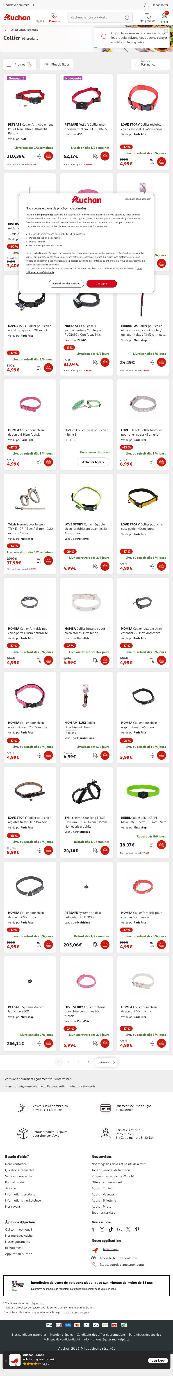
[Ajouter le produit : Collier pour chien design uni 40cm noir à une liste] (39, 944)
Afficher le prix (93, 462)
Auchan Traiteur (103, 1188)
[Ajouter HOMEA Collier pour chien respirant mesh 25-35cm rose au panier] (48, 755)
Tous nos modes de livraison (111, 1170)
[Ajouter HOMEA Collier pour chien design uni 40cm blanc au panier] (161, 1043)
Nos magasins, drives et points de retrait (119, 1164)
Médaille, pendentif (52, 1086)
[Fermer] (6, 1360)
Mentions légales (61, 1335)
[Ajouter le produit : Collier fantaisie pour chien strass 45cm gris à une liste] (152, 462)
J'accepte (101, 283)
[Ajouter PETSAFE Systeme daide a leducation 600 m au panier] (48, 1043)
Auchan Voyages (103, 1194)
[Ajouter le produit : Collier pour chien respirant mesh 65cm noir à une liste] (152, 755)
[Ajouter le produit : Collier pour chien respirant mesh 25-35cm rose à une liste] (39, 755)
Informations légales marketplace (107, 1339)
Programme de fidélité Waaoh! (113, 1176)
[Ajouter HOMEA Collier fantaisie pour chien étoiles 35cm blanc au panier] (104, 660)
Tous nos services (103, 1213)
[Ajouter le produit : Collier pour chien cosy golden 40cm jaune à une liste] (152, 566)
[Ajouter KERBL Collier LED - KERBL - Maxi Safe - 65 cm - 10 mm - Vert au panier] (161, 844)
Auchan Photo (101, 1207)
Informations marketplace (23, 1200)
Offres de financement (107, 1182)
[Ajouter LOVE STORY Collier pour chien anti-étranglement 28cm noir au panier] (48, 367)
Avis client (12, 1188)
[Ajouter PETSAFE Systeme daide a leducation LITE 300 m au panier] (104, 944)
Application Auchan (18, 1254)
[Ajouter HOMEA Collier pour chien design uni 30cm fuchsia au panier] (48, 461)
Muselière (30, 1086)
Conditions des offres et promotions (101, 1335)
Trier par (145, 61)
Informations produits (20, 1194)
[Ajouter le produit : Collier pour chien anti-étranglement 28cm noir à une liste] (39, 368)
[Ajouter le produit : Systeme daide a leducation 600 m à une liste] (39, 1043)
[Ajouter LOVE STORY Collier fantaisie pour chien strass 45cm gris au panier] (161, 461)
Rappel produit (15, 1182)
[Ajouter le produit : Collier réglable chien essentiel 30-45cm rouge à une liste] (152, 161)
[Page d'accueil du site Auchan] (17, 17)
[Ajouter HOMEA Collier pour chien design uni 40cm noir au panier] (48, 944)
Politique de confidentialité (62, 1339)
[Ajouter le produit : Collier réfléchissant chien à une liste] (95, 755)
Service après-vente (18, 1176)
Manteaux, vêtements (81, 1086)
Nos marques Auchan (19, 1236)
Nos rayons (12, 1207)
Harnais (18, 1086)
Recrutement (14, 1248)
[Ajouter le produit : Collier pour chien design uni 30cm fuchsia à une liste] (39, 462)
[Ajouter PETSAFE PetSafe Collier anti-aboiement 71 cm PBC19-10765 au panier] (104, 156)
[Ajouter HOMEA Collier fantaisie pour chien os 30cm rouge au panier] (161, 944)
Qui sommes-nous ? (18, 1229)
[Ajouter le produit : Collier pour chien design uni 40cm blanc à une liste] (152, 1043)
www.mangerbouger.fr (76, 1312)
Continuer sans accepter (138, 198)
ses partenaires (45, 214)
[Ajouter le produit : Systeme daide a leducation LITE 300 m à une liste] (95, 944)
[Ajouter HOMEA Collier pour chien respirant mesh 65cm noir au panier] (161, 755)
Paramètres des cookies (66, 283)
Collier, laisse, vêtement (24, 30)
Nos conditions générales (29, 1335)
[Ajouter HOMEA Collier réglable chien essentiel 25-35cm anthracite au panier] (161, 660)
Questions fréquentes (19, 1170)
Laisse (7, 1086)
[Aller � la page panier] (164, 17)
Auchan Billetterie (104, 1200)
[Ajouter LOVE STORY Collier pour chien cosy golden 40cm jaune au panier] (161, 566)
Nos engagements (17, 1242)
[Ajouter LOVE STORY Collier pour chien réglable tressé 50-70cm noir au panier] (48, 850)
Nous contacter (15, 1164)
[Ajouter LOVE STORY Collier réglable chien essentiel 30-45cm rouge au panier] (161, 161)
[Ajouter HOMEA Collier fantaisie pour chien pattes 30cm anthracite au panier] (48, 660)
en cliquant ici (35, 1303)
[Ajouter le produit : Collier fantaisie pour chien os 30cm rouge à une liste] (152, 944)
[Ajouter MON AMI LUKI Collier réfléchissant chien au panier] (161, 263)
